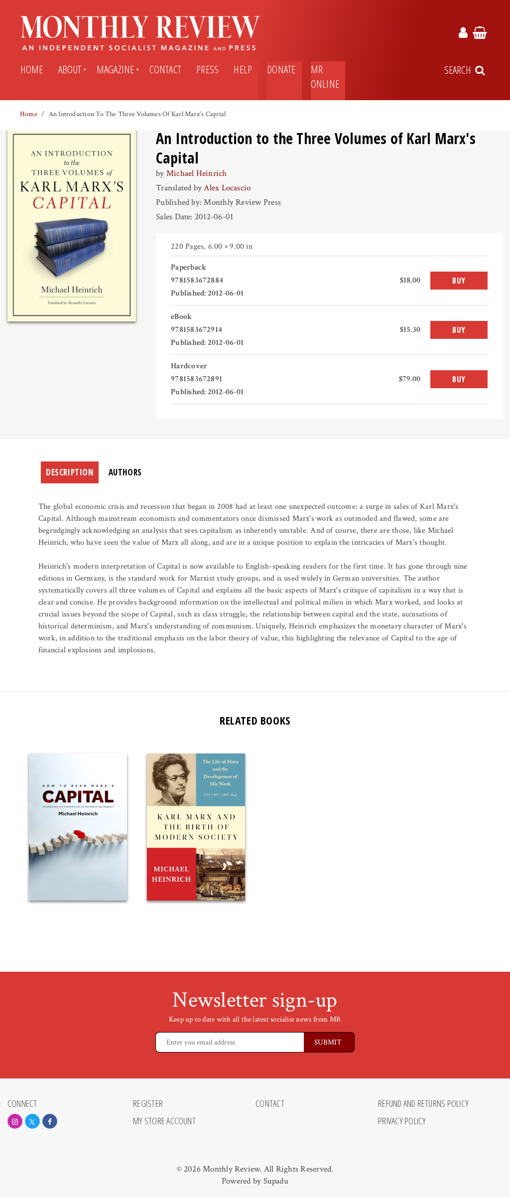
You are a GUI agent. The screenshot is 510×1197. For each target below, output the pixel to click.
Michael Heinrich (196, 173)
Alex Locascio (227, 187)
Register (148, 1103)
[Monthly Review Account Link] (463, 34)
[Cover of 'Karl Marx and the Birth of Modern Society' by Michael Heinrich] (196, 827)
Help (243, 69)
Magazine (115, 69)
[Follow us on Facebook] (49, 1121)
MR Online (325, 76)
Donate (281, 69)
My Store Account (164, 1121)
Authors (125, 472)
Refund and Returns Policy (423, 1103)
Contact (165, 69)
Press (207, 69)
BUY (459, 280)
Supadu (275, 1181)
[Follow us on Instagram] (14, 1121)
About (70, 69)
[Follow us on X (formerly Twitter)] (32, 1121)
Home (31, 69)
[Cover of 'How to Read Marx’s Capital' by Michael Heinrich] (78, 826)
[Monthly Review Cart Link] (480, 34)
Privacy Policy (402, 1121)
